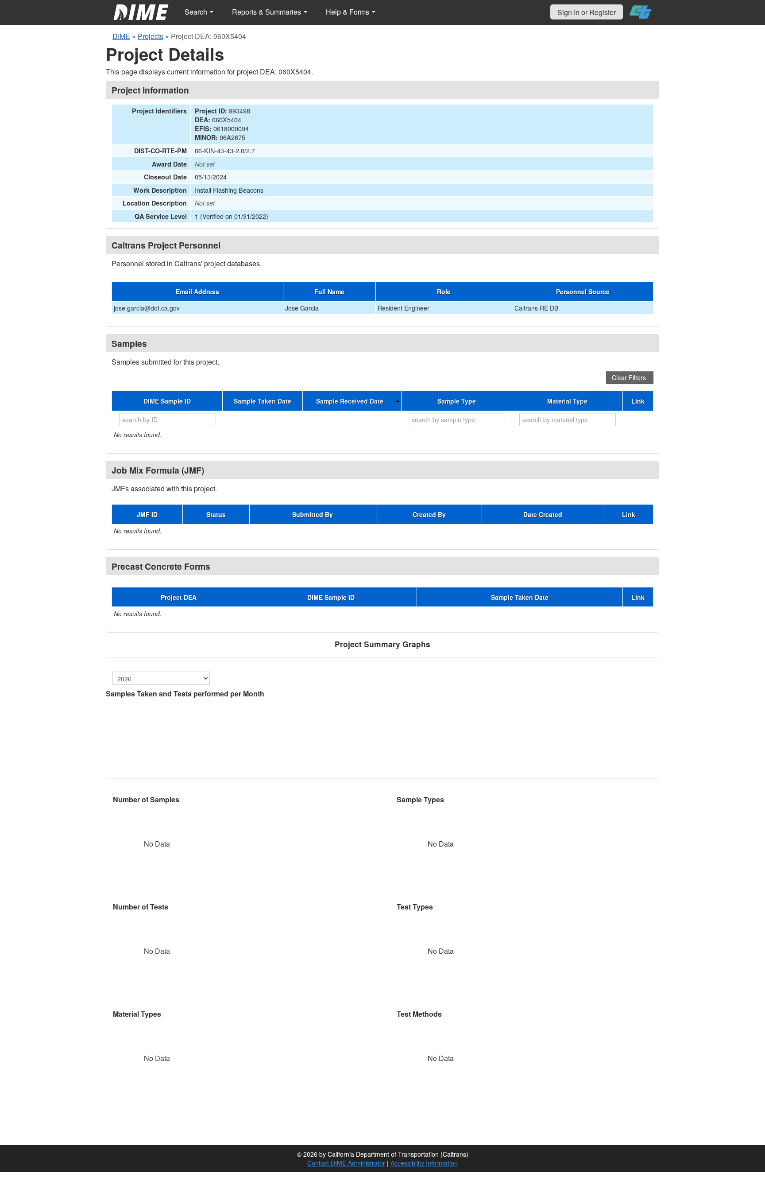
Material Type (567, 401)
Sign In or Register (586, 12)
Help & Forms (348, 12)
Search (197, 12)
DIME (121, 36)
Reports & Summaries (267, 12)
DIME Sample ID (167, 401)
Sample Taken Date (262, 401)
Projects (150, 36)
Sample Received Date (349, 401)
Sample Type (456, 401)
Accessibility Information (424, 1162)
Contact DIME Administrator (346, 1162)
